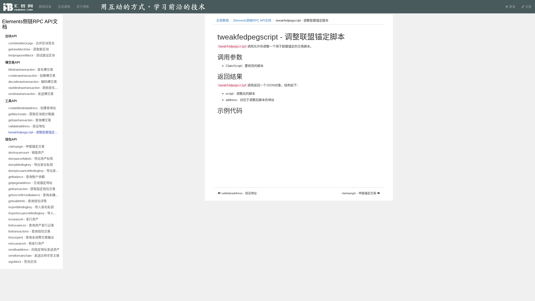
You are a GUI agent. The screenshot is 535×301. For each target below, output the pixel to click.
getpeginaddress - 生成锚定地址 (30, 183)
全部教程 (222, 20)
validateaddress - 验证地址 (26, 126)
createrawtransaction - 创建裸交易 (31, 75)
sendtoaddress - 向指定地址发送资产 (34, 249)
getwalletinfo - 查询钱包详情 (27, 201)
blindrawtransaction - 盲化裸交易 (30, 69)
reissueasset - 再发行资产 (26, 243)
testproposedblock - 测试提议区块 (31, 55)
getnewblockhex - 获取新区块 (28, 49)
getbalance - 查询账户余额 (26, 177)
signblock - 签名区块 (22, 261)
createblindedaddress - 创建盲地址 (32, 108)
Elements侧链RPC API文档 (30, 24)
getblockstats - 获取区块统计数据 (31, 114)
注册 (527, 6)
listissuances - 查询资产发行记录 (31, 225)
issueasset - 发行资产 (23, 219)
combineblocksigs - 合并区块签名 (31, 43)
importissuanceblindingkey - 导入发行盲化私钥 (34, 213)
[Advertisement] (299, 158)
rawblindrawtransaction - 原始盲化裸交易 (34, 87)
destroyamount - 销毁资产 (26, 152)
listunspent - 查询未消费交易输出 (31, 237)
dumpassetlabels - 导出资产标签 (30, 158)
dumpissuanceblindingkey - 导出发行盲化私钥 (34, 170)
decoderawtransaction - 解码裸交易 (32, 81)
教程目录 (45, 6)
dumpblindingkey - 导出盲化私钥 (30, 164)
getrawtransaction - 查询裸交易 (29, 120)
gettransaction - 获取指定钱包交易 (31, 189)
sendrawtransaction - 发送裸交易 (31, 94)
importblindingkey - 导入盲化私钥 (31, 207)
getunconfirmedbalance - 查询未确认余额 (34, 195)
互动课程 (64, 6)
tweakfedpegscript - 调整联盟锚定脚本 (34, 132)
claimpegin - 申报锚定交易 (26, 146)
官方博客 (82, 6)
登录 (511, 6)
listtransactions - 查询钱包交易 (29, 231)
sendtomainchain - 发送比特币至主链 (33, 255)
